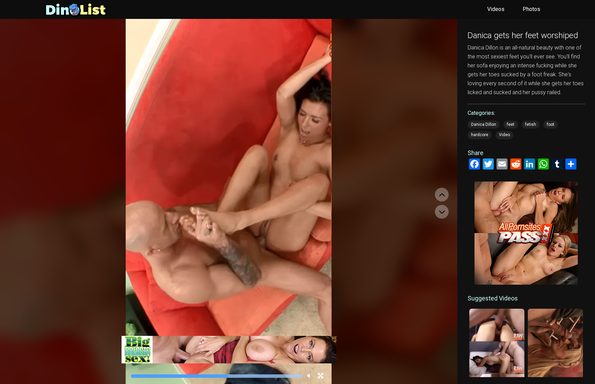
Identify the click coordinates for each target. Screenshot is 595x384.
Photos (531, 9)
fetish (530, 124)
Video (504, 134)
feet (510, 124)
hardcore (479, 134)
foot (550, 124)
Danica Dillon (483, 124)
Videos (495, 9)
